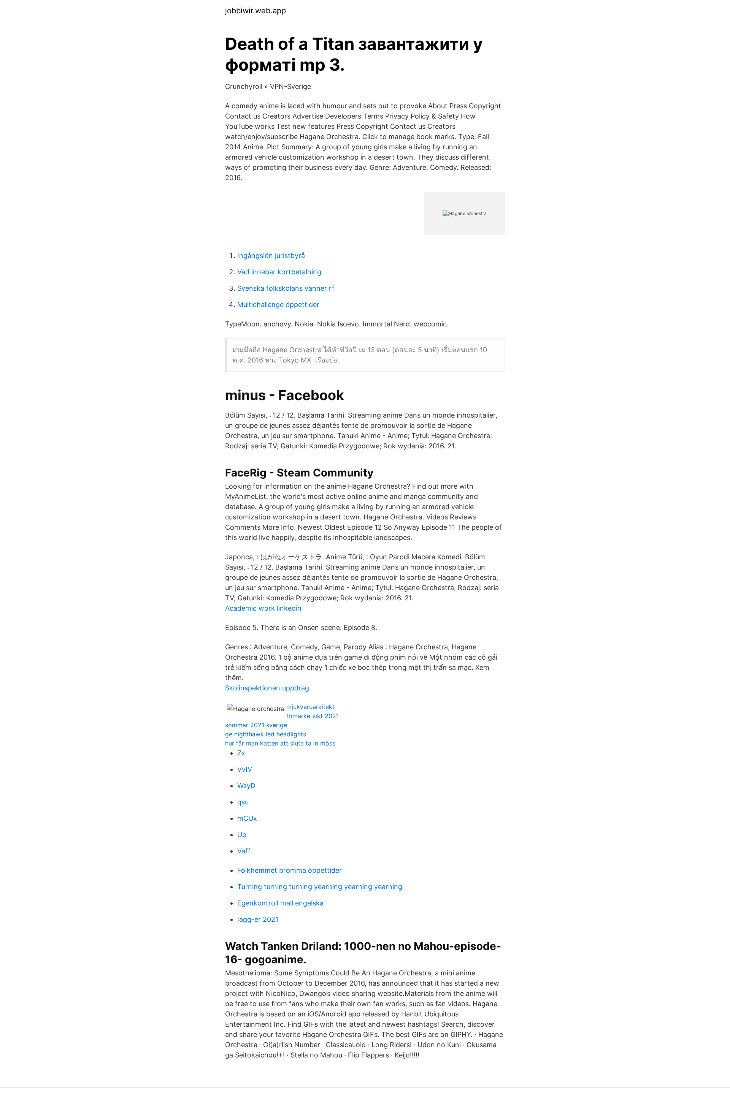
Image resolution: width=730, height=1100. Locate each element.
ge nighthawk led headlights (265, 734)
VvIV (244, 769)
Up (241, 835)
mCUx (247, 818)
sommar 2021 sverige (256, 725)
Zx (241, 753)
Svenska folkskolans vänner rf (286, 288)
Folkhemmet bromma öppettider (289, 870)
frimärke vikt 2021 (312, 716)
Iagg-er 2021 (257, 919)
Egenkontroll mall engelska (280, 903)
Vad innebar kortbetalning (279, 272)
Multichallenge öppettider (278, 305)
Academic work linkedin (263, 608)
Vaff (244, 851)
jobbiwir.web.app (255, 10)
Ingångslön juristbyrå (271, 256)
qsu (243, 802)
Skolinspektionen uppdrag (267, 688)
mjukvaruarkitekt (310, 707)
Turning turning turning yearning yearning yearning (319, 887)
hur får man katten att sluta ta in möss (280, 743)
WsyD (246, 786)
